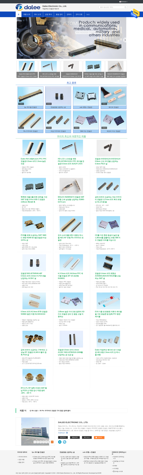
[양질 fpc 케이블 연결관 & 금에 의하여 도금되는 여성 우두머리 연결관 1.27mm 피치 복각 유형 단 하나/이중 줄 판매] (108, 186)
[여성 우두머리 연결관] (58, 120)
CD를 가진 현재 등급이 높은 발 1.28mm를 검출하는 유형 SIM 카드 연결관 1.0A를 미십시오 (107, 237)
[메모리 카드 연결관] (113, 120)
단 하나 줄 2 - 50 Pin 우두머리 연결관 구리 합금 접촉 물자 (50, 410)
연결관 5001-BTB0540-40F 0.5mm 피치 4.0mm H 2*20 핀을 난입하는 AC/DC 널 (33, 275)
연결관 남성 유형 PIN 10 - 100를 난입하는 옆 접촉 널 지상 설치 (70, 464)
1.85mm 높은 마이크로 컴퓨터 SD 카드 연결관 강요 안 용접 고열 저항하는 (71, 314)
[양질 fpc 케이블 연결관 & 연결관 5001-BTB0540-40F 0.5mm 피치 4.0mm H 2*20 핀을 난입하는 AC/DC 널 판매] (34, 262)
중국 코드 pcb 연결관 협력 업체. (35, 473)
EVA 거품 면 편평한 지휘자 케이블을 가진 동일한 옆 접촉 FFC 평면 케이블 (108, 314)
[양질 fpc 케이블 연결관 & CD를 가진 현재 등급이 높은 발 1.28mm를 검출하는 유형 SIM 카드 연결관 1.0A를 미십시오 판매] (108, 224)
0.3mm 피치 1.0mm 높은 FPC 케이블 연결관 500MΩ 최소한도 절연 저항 (44, 457)
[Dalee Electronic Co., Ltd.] (28, 7)
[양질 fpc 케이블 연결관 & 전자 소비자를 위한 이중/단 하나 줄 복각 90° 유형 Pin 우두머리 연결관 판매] (71, 224)
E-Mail (115, 465)
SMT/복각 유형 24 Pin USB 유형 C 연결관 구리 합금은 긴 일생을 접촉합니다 (96, 462)
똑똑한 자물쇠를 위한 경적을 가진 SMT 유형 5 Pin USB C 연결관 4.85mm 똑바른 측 (93, 75)
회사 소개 (37, 14)
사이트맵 (115, 468)
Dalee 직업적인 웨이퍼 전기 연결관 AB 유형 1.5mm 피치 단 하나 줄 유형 (108, 352)
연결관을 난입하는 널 (58, 107)
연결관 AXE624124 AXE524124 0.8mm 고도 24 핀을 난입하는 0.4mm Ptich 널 (71, 75)
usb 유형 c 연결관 (86, 107)
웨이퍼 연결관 (114, 107)
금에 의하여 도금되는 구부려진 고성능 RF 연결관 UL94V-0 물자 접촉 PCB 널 (34, 352)
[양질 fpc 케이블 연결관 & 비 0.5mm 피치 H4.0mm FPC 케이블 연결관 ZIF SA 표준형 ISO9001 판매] (71, 262)
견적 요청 (79, 14)
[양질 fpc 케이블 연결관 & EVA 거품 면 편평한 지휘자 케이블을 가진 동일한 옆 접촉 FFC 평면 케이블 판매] (108, 301)
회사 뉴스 (87, 437)
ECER (99, 473)
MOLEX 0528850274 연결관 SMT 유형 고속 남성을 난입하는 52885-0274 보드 (116, 75)
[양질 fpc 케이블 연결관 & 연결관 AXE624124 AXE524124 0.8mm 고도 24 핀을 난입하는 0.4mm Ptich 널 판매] (108, 148)
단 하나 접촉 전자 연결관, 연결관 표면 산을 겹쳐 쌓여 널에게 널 (70, 458)
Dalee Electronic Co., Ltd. (73, 422)
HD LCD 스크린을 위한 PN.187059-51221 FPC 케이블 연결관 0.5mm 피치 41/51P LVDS (49, 75)
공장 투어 (48, 14)
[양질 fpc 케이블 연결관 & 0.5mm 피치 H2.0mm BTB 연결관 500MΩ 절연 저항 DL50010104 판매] (34, 301)
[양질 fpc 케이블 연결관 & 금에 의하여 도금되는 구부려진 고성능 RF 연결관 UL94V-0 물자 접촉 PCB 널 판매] (34, 339)
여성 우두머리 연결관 (58, 131)
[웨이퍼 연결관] (113, 96)
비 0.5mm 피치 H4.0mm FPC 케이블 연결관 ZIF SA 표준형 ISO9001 (70, 275)
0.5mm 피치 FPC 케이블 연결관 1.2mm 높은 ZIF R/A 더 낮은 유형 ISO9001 (45, 462)
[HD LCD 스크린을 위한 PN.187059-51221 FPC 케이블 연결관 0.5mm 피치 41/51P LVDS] (48, 66)
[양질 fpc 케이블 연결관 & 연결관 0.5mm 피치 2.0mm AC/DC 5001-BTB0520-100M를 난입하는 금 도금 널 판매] (71, 339)
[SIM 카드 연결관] (85, 120)
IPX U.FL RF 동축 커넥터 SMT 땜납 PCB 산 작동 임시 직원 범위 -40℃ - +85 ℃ (34, 390)
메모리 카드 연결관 (113, 131)
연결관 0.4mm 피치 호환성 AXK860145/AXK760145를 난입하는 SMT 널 (108, 275)
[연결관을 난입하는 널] (58, 96)
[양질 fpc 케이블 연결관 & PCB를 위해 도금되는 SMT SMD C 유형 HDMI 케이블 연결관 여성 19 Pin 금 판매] (34, 224)
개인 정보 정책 (20, 473)
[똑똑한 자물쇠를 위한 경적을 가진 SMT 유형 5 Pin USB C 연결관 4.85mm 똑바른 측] (93, 66)
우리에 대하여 (23, 457)
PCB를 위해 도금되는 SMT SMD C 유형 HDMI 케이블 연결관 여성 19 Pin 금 (33, 237)
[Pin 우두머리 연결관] (30, 120)
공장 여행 (21, 459)
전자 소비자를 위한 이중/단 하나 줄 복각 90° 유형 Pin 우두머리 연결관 (70, 237)
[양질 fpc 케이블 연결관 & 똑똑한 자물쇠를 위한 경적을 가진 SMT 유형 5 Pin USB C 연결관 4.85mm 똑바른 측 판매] (34, 186)
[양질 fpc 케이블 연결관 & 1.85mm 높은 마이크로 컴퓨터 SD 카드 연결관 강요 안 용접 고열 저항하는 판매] (71, 301)
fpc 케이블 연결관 (30, 107)
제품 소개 (26, 14)
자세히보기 (61, 433)
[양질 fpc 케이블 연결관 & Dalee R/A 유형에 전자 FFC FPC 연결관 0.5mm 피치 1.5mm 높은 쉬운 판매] (34, 148)
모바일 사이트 (118, 471)
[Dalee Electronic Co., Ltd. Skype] (64, 442)
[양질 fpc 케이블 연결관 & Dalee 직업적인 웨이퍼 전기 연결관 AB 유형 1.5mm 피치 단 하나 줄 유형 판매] (108, 339)
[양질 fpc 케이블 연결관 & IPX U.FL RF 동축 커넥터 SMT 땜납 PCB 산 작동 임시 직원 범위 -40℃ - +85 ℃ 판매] (34, 377)
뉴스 (88, 14)
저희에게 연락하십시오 (118, 457)
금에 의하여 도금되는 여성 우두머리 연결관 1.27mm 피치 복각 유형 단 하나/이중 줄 (108, 199)
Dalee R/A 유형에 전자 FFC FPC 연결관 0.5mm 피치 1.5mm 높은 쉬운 (27, 75)
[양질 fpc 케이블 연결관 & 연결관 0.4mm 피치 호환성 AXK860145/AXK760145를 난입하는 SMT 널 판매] (108, 262)
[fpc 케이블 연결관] (30, 96)
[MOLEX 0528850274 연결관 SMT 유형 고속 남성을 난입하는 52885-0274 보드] (115, 66)
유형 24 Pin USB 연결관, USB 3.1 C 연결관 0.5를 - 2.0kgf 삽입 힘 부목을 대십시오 (96, 457)
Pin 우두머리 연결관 (30, 131)
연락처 (69, 14)
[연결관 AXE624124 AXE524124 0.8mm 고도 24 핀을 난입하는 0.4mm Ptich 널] (71, 66)
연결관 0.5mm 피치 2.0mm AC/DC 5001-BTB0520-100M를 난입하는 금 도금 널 (70, 352)
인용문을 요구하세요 (118, 462)
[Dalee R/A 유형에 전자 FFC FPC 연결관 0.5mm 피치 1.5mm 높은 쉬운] (26, 66)
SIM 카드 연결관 (86, 131)
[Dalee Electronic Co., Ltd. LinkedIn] (59, 442)
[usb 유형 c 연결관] (71, 38)
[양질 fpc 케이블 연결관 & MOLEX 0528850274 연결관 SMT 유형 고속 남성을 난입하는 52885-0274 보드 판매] (71, 186)
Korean (124, 1)
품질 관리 (59, 14)
